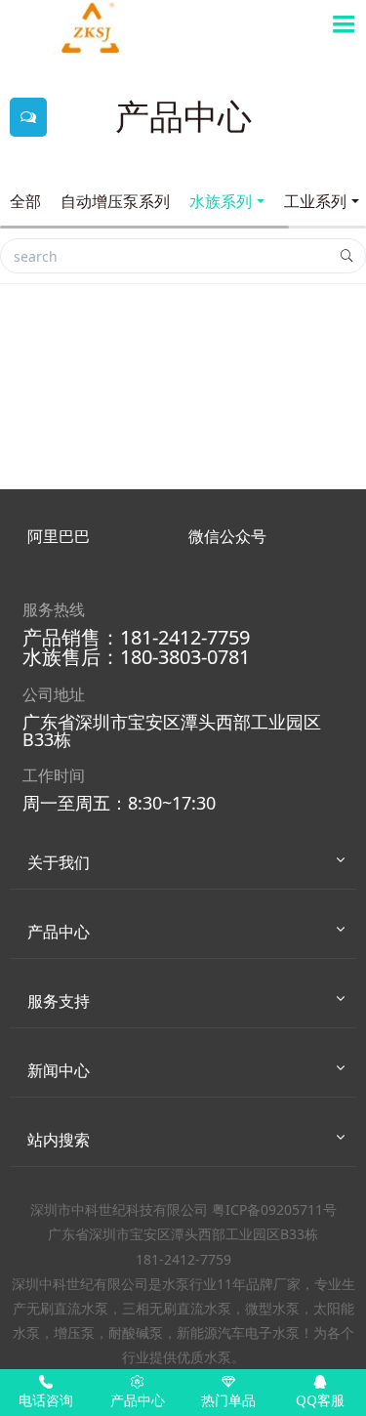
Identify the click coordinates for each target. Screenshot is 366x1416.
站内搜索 (58, 1139)
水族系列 (220, 201)
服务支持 (58, 1001)
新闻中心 (58, 1070)
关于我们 (58, 862)
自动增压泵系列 (115, 201)
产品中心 (58, 931)
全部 (25, 201)
